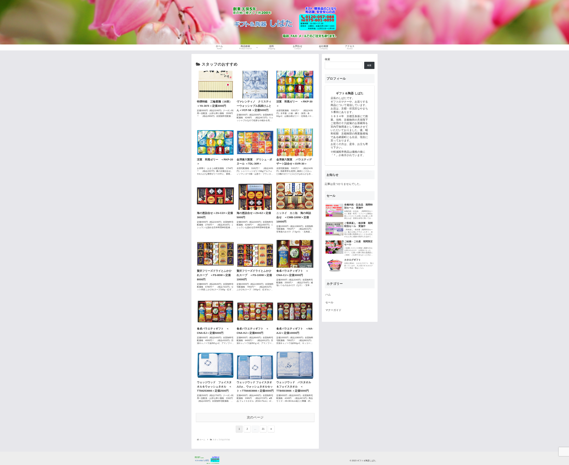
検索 (327, 59)
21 (263, 429)
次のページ (255, 417)
